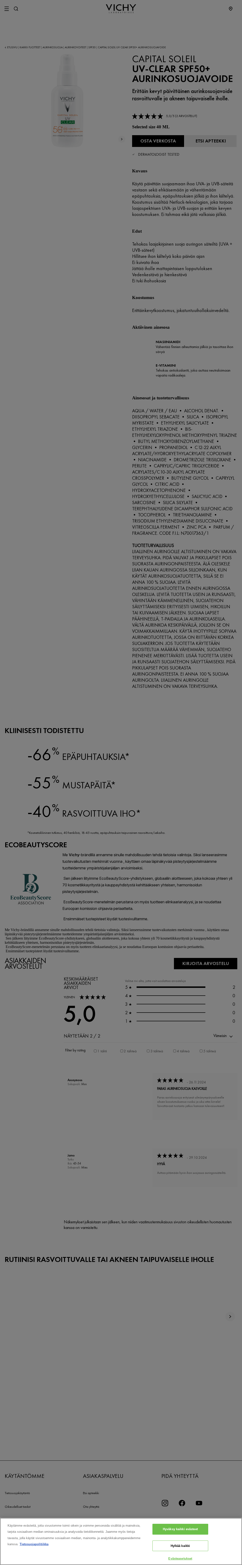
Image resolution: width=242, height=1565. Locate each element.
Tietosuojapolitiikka (34, 1544)
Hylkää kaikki (180, 1546)
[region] (121, 1541)
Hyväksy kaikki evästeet (180, 1529)
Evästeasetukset (180, 1558)
